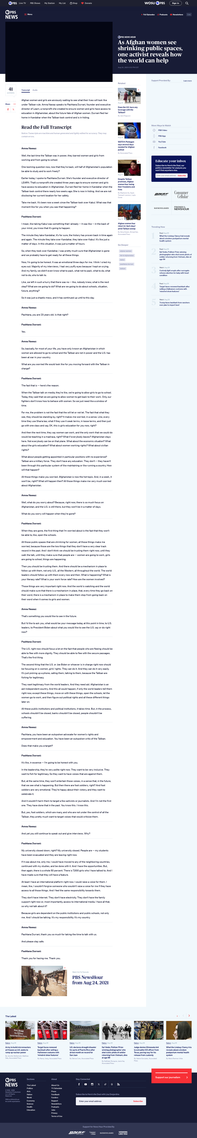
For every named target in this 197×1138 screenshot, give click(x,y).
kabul (122, 260)
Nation (7, 1043)
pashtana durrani (126, 264)
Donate (88, 3)
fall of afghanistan (127, 255)
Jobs (53, 1110)
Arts (28, 1091)
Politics (30, 1088)
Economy (31, 1101)
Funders (54, 1097)
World (29, 1097)
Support (54, 1101)
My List (62, 3)
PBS (13, 3)
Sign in (175, 3)
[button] (155, 3)
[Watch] (44, 981)
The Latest (10, 1016)
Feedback (55, 1094)
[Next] (189, 1015)
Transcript (25, 90)
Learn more (187, 81)
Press (53, 1091)
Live (189, 14)
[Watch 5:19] (129, 168)
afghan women (125, 251)
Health (29, 1107)
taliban (122, 268)
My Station (49, 3)
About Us (55, 1085)
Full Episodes (149, 14)
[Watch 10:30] (129, 96)
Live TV (22, 3)
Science (30, 1104)
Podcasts (164, 14)
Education (31, 1110)
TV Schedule (56, 1088)
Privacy (54, 1113)
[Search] (186, 3)
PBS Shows (35, 3)
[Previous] (183, 1015)
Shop (75, 3)
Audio (35, 90)
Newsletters (178, 14)
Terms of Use (56, 1116)
